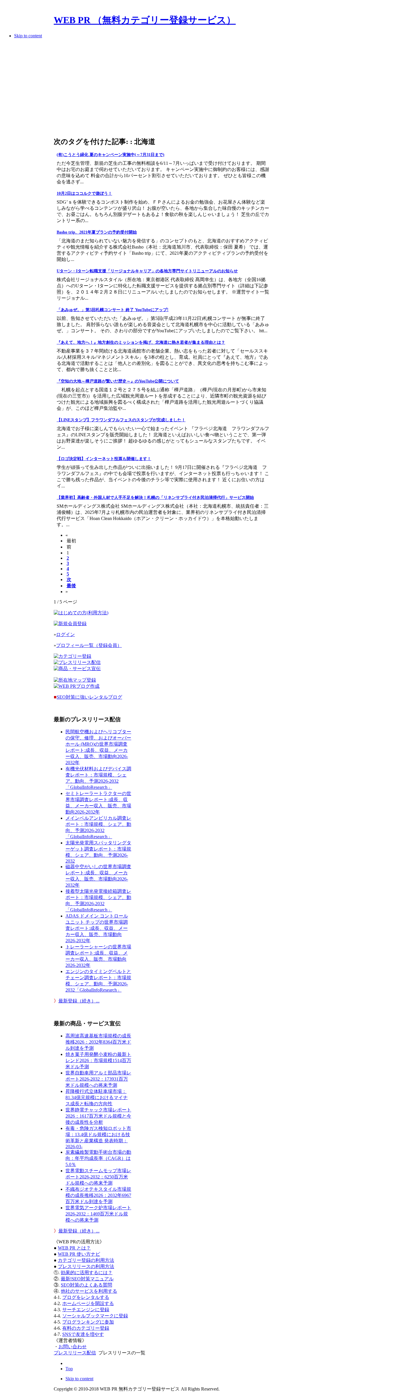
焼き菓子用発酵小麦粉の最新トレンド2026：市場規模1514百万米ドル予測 (98, 1060)
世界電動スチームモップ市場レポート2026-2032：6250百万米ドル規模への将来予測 (98, 1176)
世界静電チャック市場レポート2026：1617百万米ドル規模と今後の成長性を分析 (98, 1116)
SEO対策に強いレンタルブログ (89, 697)
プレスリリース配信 (75, 1352)
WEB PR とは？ (74, 1247)
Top (69, 1368)
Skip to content (28, 35)
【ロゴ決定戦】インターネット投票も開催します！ (104, 459)
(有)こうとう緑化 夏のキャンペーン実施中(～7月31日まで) (110, 154)
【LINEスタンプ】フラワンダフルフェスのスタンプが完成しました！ (121, 420)
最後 (71, 585)
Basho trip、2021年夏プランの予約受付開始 (97, 232)
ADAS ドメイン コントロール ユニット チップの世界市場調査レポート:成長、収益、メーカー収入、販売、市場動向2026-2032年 (96, 928)
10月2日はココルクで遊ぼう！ (84, 193)
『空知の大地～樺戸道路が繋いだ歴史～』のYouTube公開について (118, 381)
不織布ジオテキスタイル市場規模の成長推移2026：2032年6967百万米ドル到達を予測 (98, 1195)
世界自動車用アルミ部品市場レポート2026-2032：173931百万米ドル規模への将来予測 (98, 1079)
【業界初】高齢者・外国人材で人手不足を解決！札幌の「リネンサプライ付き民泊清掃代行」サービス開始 (155, 497)
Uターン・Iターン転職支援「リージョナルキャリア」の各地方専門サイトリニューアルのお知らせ (147, 271)
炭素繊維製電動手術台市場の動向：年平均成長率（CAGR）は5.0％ (98, 1158)
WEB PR (79, 1254)
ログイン (65, 634)
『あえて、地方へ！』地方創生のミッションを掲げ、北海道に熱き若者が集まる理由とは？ (141, 342)
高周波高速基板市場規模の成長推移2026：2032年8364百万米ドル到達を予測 (98, 1042)
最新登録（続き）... (79, 1000)
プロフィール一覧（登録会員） (89, 645)
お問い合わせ (72, 1346)
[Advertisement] (161, 89)
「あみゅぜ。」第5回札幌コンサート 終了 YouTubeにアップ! (113, 310)
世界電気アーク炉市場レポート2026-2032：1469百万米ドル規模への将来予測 (98, 1213)
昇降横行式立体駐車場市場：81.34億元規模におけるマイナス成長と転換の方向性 (96, 1097)
